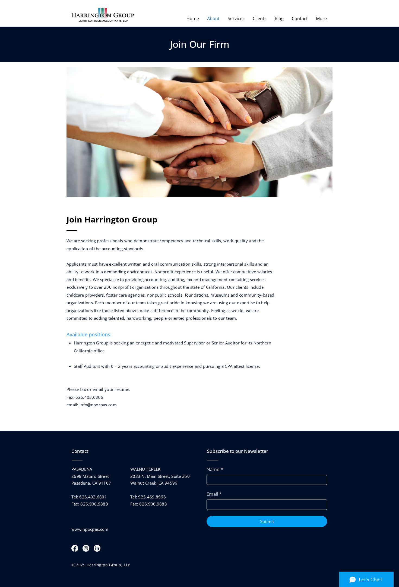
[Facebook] (74, 548)
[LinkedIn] (97, 548)
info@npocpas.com (98, 404)
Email (214, 494)
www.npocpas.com (90, 529)
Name (215, 469)
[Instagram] (86, 548)
